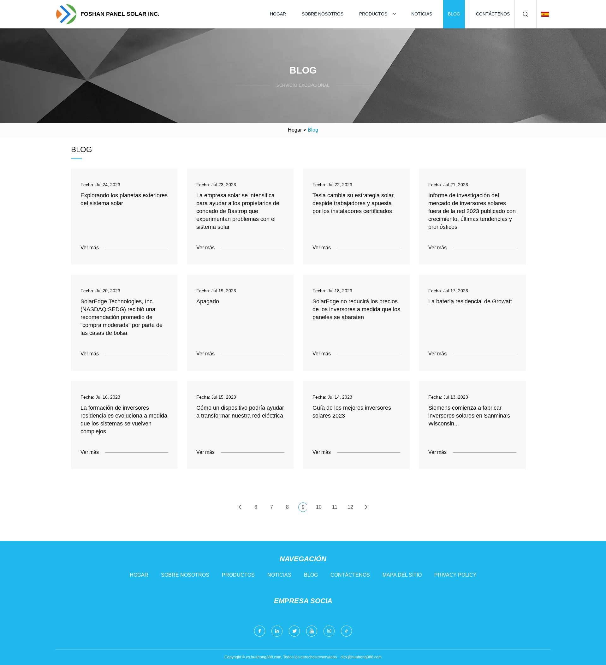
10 (319, 507)
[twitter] (294, 631)
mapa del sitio (402, 575)
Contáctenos (493, 13)
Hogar (278, 13)
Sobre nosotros (322, 13)
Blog (454, 13)
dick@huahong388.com (361, 657)
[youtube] (311, 631)
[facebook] (259, 631)
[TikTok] (346, 631)
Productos (373, 13)
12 (350, 507)
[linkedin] (276, 631)
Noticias (421, 13)
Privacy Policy (455, 575)
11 (334, 507)
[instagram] (329, 631)
